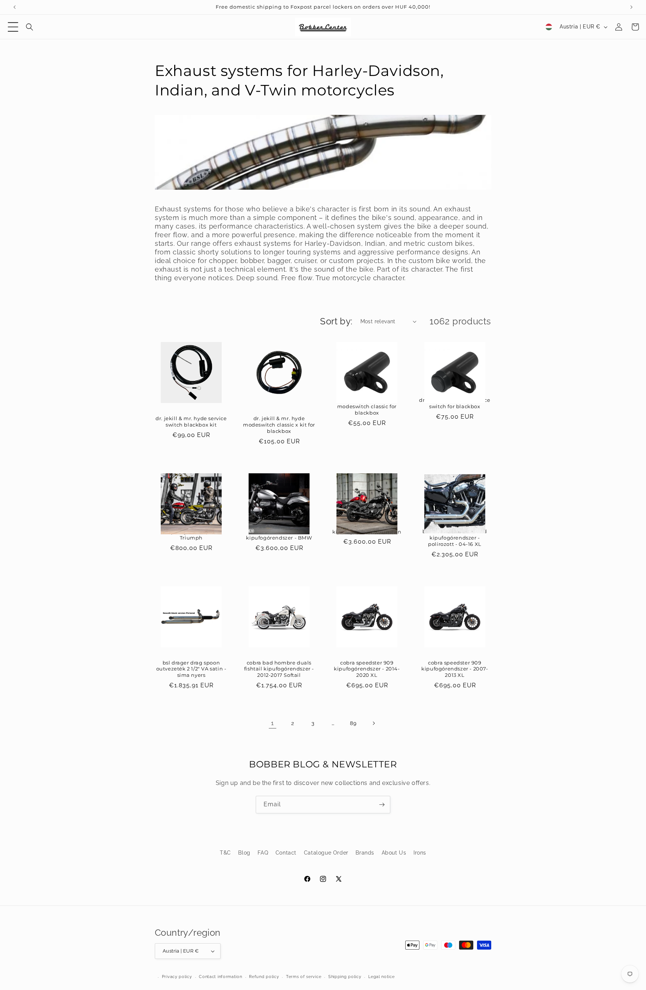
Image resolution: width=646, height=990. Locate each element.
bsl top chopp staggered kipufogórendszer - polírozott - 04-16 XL (454, 537)
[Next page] (373, 723)
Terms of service (303, 976)
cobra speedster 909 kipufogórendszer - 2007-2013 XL (454, 669)
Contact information (220, 976)
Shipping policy (345, 976)
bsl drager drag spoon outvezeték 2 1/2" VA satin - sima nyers (191, 669)
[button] (13, 27)
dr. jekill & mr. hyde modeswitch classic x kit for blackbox (279, 424)
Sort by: (336, 321)
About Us (394, 853)
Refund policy (264, 976)
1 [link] (272, 723)
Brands (365, 853)
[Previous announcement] (14, 7)
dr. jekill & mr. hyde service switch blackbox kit (191, 421)
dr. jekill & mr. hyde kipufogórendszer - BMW (279, 534)
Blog (244, 853)
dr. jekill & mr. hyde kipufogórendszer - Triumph (191, 531)
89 (353, 723)
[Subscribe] (381, 804)
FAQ (263, 853)
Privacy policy (177, 976)
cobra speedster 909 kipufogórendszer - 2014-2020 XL (367, 669)
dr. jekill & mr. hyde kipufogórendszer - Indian (367, 528)
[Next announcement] (631, 7)
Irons (419, 853)
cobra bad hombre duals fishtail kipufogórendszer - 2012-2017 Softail (279, 669)
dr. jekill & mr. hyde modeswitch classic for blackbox (367, 406)
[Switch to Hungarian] (548, 27)
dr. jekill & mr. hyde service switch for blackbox (454, 403)
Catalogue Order (326, 853)
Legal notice (381, 976)
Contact (286, 853)
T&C (225, 853)
